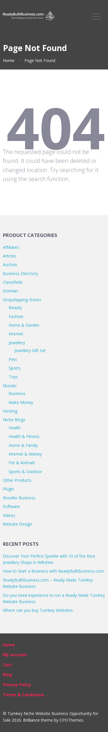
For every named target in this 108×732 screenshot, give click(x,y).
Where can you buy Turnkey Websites (38, 610)
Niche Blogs (14, 419)
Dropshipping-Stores (22, 299)
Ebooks (10, 385)
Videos (9, 515)
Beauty (15, 307)
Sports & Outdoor (25, 471)
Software (11, 506)
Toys (13, 376)
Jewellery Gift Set (30, 350)
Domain (10, 290)
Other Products (17, 480)
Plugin (8, 489)
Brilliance (31, 720)
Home (8, 60)
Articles (9, 256)
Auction (10, 264)
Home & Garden (24, 325)
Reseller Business (19, 497)
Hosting (10, 411)
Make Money (21, 402)
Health (15, 427)
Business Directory (20, 273)
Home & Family (23, 445)
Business (17, 393)
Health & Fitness (24, 436)
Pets (13, 359)
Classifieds (12, 282)
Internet (16, 333)
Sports (15, 368)
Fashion (16, 316)
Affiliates (11, 247)
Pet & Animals (22, 462)
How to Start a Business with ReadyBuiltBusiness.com (53, 571)
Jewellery (17, 342)
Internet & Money (25, 454)
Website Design (17, 524)
